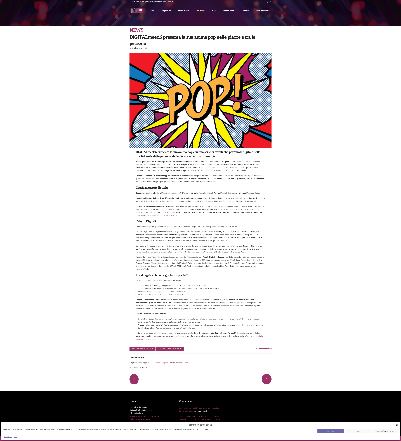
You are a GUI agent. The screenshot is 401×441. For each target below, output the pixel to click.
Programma (166, 10)
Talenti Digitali (178, 349)
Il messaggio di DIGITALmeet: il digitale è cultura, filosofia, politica (163, 363)
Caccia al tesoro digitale (139, 349)
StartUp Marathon (264, 10)
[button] (397, 425)
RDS (169, 349)
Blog (214, 10)
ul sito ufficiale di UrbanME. (168, 215)
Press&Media (183, 10)
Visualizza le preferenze (385, 431)
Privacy (16, 437)
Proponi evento (229, 10)
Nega (358, 431)
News (136, 29)
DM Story (200, 10)
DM (152, 10)
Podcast (246, 10)
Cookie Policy (8, 437)
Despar (152, 349)
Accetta (330, 431)
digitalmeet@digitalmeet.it (139, 419)
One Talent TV (161, 349)
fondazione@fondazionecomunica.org (144, 416)
